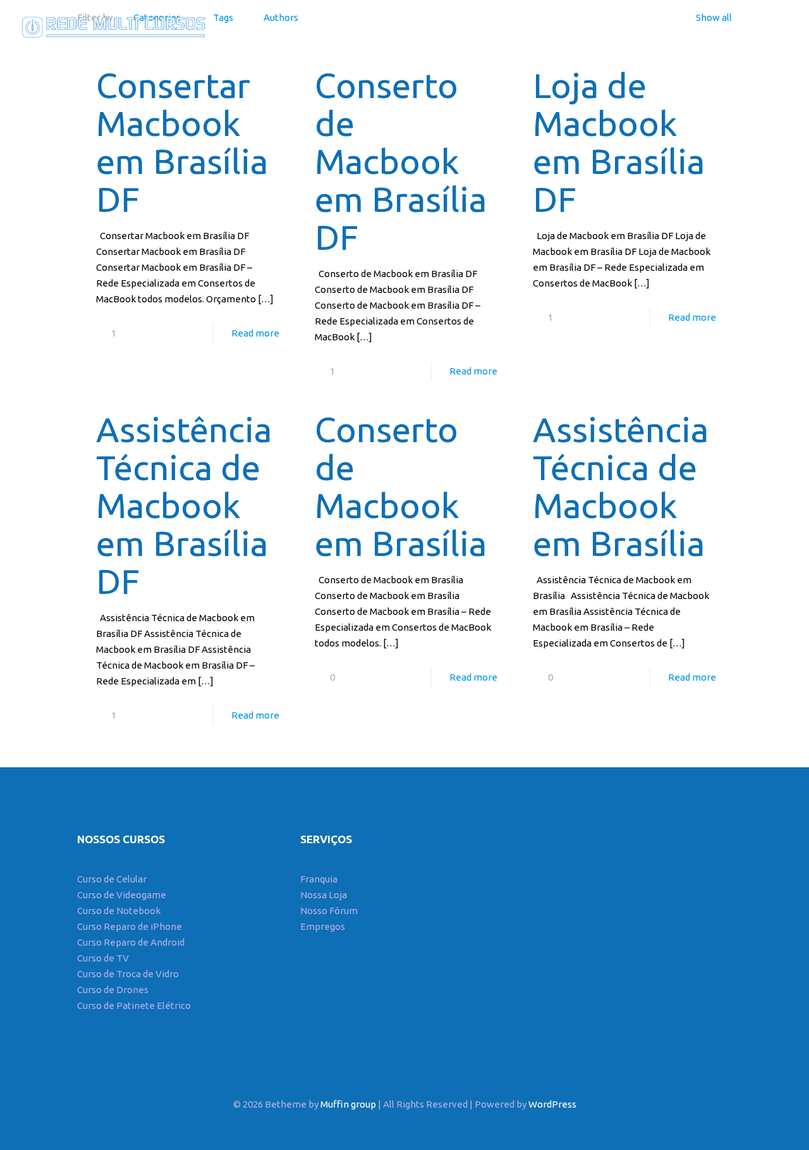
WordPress (552, 1104)
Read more (255, 333)
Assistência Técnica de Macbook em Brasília (621, 486)
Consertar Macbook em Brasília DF (182, 142)
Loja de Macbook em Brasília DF (619, 142)
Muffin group (348, 1104)
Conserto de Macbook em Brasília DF (401, 161)
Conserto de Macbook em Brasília (401, 486)
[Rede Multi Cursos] (111, 25)
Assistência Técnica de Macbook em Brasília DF (184, 505)
